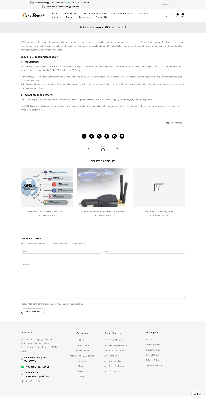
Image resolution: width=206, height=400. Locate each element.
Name (24, 251)
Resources (83, 17)
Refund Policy (152, 355)
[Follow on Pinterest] (39, 381)
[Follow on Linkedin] (35, 381)
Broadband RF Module (95, 13)
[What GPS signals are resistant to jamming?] (89, 149)
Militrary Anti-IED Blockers (82, 356)
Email (108, 251)
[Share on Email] (122, 136)
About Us (56, 17)
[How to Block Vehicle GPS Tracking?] (117, 149)
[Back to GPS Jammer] (103, 149)
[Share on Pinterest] (99, 136)
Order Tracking (153, 344)
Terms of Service (154, 365)
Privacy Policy (152, 360)
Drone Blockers (82, 345)
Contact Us (101, 17)
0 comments (176, 123)
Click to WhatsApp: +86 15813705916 (50, 3)
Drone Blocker (70, 13)
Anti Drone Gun (111, 356)
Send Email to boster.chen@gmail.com (37, 374)
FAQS (149, 339)
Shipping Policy (153, 350)
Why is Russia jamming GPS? (159, 211)
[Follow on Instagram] (30, 381)
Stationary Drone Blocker (115, 345)
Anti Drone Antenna (113, 371)
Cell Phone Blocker (121, 13)
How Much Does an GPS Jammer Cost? (47, 211)
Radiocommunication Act (117, 84)
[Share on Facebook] (84, 136)
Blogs (82, 376)
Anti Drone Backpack (114, 366)
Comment (26, 264)
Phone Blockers (82, 350)
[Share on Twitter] (91, 136)
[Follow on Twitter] (26, 381)
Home (55, 13)
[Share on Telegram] (114, 136)
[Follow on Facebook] (22, 381)
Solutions (142, 13)
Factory (70, 17)
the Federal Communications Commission (56, 77)
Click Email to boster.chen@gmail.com (62, 6)
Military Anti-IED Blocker (115, 350)
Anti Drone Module (112, 361)
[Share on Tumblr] (106, 136)
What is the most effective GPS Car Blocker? (103, 211)
